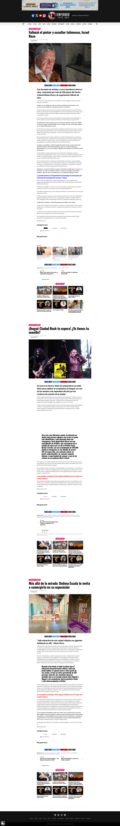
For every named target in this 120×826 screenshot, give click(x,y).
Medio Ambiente (61, 24)
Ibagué (39, 24)
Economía (63, 516)
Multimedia (54, 24)
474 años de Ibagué (61, 515)
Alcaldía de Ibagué (71, 515)
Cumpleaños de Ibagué (47, 516)
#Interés (54, 515)
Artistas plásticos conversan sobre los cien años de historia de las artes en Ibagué (60, 257)
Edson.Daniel (34, 337)
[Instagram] (44, 15)
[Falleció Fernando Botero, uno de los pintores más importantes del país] (44, 251)
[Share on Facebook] (48, 85)
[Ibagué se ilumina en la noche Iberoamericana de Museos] (75, 251)
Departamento (57, 516)
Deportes (84, 24)
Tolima (44, 24)
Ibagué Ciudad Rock (41, 517)
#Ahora (50, 515)
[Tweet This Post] (56, 85)
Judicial (48, 24)
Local (48, 754)
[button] (3, 823)
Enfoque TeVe (34, 40)
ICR (47, 517)
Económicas (78, 24)
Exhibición (39, 754)
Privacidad (90, 24)
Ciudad (77, 515)
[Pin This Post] (64, 85)
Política (35, 24)
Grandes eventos (76, 516)
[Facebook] (33, 15)
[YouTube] (40, 15)
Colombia (39, 516)
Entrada (45, 496)
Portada (29, 24)
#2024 (46, 515)
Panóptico (53, 754)
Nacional (72, 24)
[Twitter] (36, 15)
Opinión (67, 24)
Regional (51, 517)
